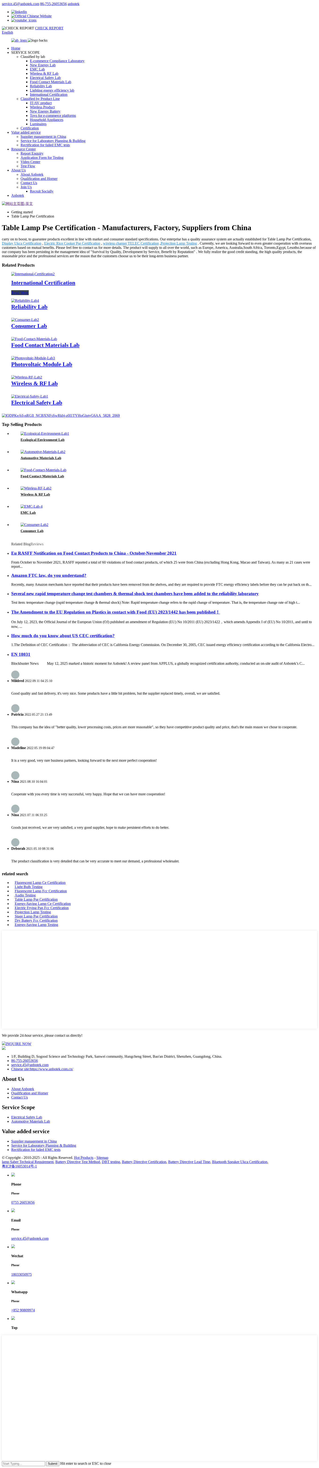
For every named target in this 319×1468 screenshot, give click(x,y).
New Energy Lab (43, 65)
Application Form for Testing (42, 158)
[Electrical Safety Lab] (29, 396)
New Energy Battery (45, 111)
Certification (30, 128)
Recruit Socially (41, 191)
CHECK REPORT (49, 28)
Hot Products (83, 1158)
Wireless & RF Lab (44, 73)
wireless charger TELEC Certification (131, 243)
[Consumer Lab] (25, 320)
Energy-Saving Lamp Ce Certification (43, 904)
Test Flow (28, 166)
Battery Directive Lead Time (189, 1162)
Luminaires (38, 124)
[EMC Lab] (32, 506)
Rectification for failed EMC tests (45, 145)
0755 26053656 (23, 1202)
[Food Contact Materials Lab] (34, 339)
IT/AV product (41, 103)
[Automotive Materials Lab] (43, 452)
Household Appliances (46, 120)
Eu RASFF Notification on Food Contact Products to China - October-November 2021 (94, 553)
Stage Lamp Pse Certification (36, 916)
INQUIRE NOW (18, 1044)
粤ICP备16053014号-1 (19, 1166)
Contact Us (29, 183)
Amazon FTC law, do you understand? (48, 575)
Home (15, 48)
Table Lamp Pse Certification (36, 899)
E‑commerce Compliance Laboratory (57, 61)
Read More (20, 293)
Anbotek (17, 195)
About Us (18, 170)
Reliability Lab (41, 86)
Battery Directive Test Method (77, 1162)
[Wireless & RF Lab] (26, 377)
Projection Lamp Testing (179, 243)
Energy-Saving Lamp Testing (36, 925)
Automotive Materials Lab (41, 458)
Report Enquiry (32, 153)
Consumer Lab (29, 326)
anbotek (73, 4)
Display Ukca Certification (21, 243)
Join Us (26, 187)
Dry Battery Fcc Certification (36, 920)
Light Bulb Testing (29, 887)
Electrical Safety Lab (45, 78)
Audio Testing (25, 895)
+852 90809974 (23, 1310)
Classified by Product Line (40, 99)
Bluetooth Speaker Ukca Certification (239, 1162)
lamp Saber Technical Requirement (27, 1162)
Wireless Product (42, 107)
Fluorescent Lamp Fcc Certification (41, 891)
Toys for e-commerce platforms (53, 116)
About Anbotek (32, 174)
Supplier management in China (43, 137)
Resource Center (23, 149)
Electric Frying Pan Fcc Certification (42, 908)
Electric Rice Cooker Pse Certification (72, 243)
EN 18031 (20, 654)
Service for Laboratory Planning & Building (53, 141)
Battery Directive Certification (144, 1162)
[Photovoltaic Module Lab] (33, 358)
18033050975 (21, 1274)
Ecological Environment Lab (42, 440)
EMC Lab (37, 69)
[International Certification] (33, 274)
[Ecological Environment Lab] (45, 434)
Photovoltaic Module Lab (41, 364)
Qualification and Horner (39, 179)
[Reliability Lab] (25, 301)
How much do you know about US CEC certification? (63, 635)
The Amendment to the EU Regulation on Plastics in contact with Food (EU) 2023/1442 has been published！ (115, 612)
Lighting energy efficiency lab (52, 90)
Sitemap (102, 1158)
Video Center (30, 162)
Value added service (26, 132)
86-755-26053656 (53, 4)
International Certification (48, 94)
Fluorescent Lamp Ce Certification (40, 883)
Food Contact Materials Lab (50, 82)
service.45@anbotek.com (20, 4)
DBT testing (111, 1162)
